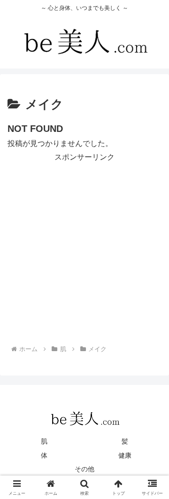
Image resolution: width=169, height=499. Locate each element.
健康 (124, 455)
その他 (84, 469)
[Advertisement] (84, 248)
